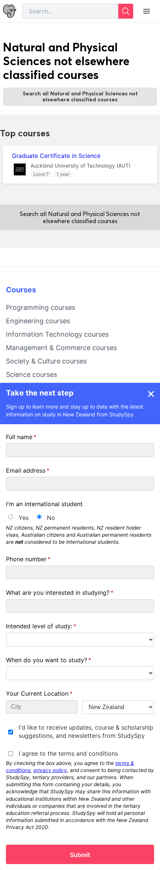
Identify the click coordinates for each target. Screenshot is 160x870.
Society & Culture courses (46, 361)
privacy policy (50, 770)
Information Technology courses (57, 334)
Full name (33, 437)
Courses (21, 289)
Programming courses (40, 307)
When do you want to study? (60, 660)
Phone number (40, 559)
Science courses (31, 374)
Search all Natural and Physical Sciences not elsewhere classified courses (80, 96)
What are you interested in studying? (71, 592)
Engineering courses (38, 321)
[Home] (9, 11)
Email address (39, 470)
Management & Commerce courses (61, 348)
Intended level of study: (53, 626)
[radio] (10, 516)
